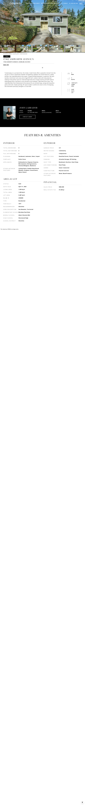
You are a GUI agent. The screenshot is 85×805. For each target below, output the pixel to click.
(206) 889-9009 (33, 112)
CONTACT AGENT (27, 116)
